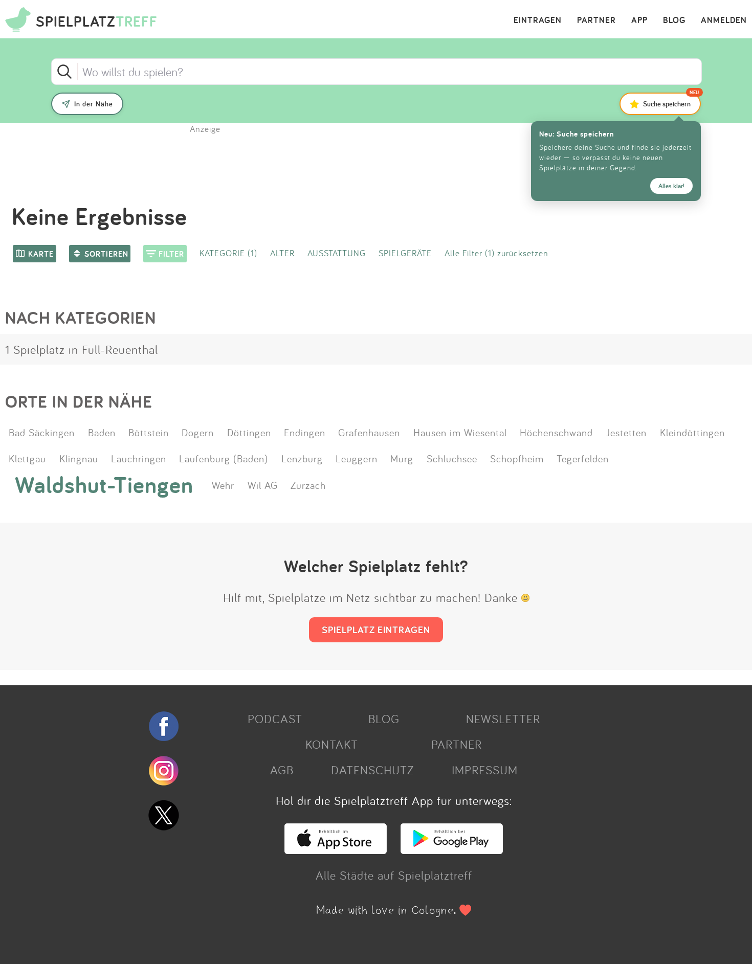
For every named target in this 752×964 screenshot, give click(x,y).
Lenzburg (302, 458)
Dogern (198, 432)
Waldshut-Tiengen (104, 485)
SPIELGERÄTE (405, 253)
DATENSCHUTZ (372, 769)
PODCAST (275, 718)
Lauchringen (138, 458)
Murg (401, 458)
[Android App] (451, 849)
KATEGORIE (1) (228, 253)
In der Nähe (93, 103)
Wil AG (263, 484)
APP (639, 20)
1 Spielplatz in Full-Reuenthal (81, 349)
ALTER (282, 253)
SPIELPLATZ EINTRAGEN (376, 629)
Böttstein (148, 432)
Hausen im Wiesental (460, 432)
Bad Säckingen (42, 432)
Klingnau (78, 458)
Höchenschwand (556, 432)
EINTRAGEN (538, 20)
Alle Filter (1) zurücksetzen (496, 253)
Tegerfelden (583, 458)
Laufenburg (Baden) (223, 458)
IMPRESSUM (485, 769)
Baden (102, 432)
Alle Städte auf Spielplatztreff (394, 875)
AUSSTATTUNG (336, 253)
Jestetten (626, 432)
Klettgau (27, 458)
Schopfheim (517, 458)
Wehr (223, 484)
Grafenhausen (369, 432)
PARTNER (596, 20)
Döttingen (249, 432)
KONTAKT (331, 744)
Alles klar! (671, 186)
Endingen (304, 432)
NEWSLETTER (503, 718)
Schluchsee (452, 458)
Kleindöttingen (692, 432)
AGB (282, 769)
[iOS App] (335, 849)
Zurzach (308, 484)
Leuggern (357, 458)
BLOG (674, 20)
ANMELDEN (724, 20)
